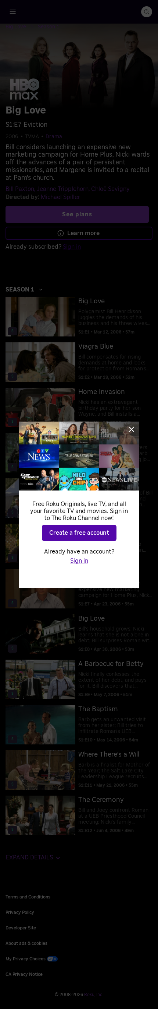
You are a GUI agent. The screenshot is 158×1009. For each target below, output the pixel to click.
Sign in (79, 561)
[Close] (131, 429)
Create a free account (79, 533)
